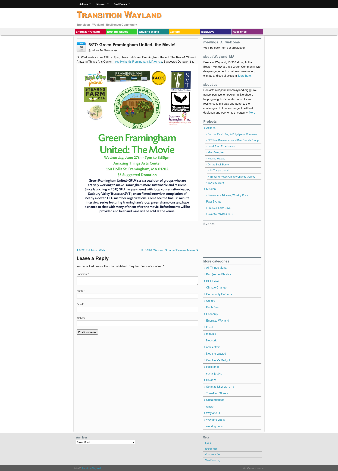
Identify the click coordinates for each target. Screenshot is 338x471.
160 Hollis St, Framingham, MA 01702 (138, 61)
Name (81, 290)
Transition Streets (217, 393)
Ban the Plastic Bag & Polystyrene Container (232, 134)
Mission (100, 4)
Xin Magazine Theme (253, 468)
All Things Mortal (219, 170)
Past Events (120, 4)
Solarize (211, 380)
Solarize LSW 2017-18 (220, 387)
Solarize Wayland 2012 (220, 214)
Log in (208, 442)
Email (80, 304)
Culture (175, 32)
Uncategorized (215, 400)
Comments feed (213, 454)
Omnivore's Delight (218, 360)
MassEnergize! (216, 152)
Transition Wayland (119, 14)
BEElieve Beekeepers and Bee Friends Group (233, 140)
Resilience (240, 32)
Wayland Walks (149, 32)
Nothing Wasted (118, 32)
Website (81, 318)
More (252, 112)
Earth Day (212, 307)
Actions (83, 4)
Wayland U (213, 413)
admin (95, 50)
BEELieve (207, 32)
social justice (214, 373)
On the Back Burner (219, 164)
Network (108, 50)
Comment (83, 274)
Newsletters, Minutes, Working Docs (228, 195)
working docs (214, 426)
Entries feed (211, 448)
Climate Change (216, 287)
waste (210, 406)
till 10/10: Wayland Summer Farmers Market (168, 250)
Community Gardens (219, 294)
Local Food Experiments (221, 146)
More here (244, 75)
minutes (211, 334)
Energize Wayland (88, 32)
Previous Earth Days (219, 208)
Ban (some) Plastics (218, 274)
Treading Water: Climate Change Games (232, 176)
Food (209, 327)
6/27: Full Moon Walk (91, 250)
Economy (212, 314)
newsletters (213, 347)
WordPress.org (212, 460)
